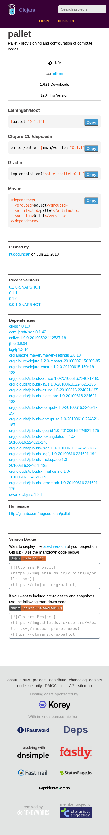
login (44, 21)
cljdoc (58, 73)
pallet (19, 34)
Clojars (27, 10)
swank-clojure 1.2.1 (26, 494)
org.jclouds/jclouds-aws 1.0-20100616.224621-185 (52, 384)
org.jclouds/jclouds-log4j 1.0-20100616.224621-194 (52, 454)
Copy (91, 122)
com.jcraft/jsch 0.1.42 (27, 332)
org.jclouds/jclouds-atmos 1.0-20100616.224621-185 (54, 378)
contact (95, 680)
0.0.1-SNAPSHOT (25, 304)
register (66, 21)
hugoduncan (19, 254)
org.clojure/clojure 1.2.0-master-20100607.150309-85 (54, 361)
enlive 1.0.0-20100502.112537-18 (37, 337)
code (21, 685)
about (12, 680)
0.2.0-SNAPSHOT (25, 287)
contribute (57, 680)
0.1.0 (13, 298)
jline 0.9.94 (18, 343)
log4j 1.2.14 (19, 349)
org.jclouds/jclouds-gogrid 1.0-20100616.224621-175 (54, 430)
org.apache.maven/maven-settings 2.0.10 (45, 355)
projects (40, 680)
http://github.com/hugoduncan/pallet (39, 513)
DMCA (51, 685)
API (72, 685)
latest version (54, 546)
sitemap (85, 685)
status (25, 680)
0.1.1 (13, 293)
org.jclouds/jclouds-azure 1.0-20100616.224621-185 (53, 390)
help (62, 685)
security (35, 685)
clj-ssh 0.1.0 (19, 326)
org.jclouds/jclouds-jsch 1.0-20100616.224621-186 (52, 448)
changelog (78, 680)
